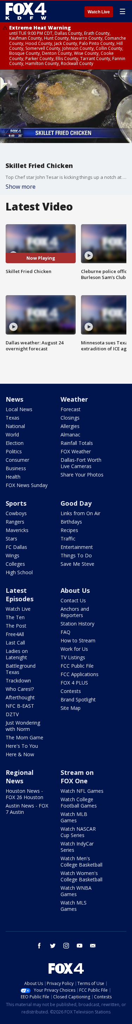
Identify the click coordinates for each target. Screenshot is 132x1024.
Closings (70, 417)
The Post (16, 625)
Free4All (15, 634)
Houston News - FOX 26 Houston (24, 794)
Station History (77, 623)
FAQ (65, 632)
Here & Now (20, 754)
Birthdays (71, 521)
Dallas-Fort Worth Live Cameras (81, 462)
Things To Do (76, 555)
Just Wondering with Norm (23, 725)
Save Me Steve (77, 563)
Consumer (17, 459)
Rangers (15, 521)
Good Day (76, 503)
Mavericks (17, 530)
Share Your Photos (82, 474)
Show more (21, 186)
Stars (11, 538)
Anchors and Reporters (75, 611)
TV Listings (73, 657)
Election (15, 443)
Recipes (69, 530)
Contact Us (73, 600)
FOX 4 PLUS (74, 682)
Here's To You (22, 746)
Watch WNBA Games (76, 890)
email (93, 945)
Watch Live (99, 11)
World (12, 434)
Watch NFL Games (82, 791)
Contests (71, 691)
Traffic (68, 538)
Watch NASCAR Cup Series (78, 831)
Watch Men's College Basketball (81, 861)
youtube (79, 945)
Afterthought (20, 697)
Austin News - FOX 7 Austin (27, 808)
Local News (19, 409)
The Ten (15, 617)
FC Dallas (16, 547)
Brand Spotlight (78, 699)
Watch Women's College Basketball (81, 876)
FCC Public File (77, 665)
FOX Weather (76, 451)
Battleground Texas (21, 668)
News (14, 399)
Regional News (19, 776)
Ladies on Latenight (17, 654)
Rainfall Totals (77, 443)
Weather (74, 399)
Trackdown (18, 680)
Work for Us (74, 649)
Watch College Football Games (79, 802)
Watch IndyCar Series (77, 846)
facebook (39, 945)
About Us (75, 590)
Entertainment (77, 547)
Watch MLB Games (74, 817)
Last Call (15, 642)
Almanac (70, 434)
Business (16, 468)
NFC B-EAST (20, 705)
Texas (12, 417)
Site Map (71, 708)
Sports (16, 503)
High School (19, 572)
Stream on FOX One (77, 776)
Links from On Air (80, 513)
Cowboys (16, 513)
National (15, 426)
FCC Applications (80, 674)
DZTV (12, 714)
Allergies (70, 426)
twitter (52, 945)
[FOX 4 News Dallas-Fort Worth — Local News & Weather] (26, 11)
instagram (66, 945)
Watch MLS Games (74, 905)
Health (13, 476)
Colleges (15, 563)
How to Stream (78, 640)
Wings (12, 555)
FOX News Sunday (27, 485)
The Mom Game (24, 737)
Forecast (71, 409)
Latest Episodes (19, 594)
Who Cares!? (20, 689)
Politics (14, 451)
